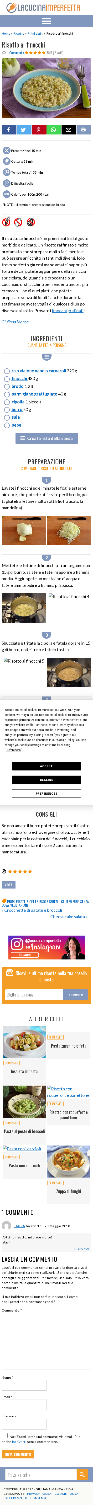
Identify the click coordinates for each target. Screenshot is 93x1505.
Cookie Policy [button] (65, 739)
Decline (46, 780)
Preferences (46, 793)
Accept (46, 766)
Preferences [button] (13, 749)
